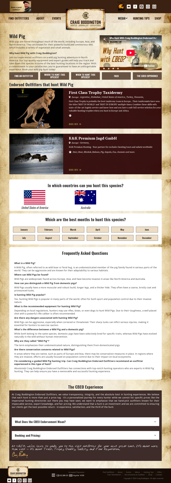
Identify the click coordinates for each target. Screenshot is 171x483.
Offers (159, 472)
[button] (122, 18)
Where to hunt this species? (54, 76)
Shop (158, 18)
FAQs (116, 76)
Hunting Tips (141, 18)
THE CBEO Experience (147, 76)
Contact (159, 474)
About (40, 18)
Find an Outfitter (24, 76)
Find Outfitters (19, 18)
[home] (85, 19)
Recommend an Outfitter (135, 474)
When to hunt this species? (85, 76)
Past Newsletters (114, 474)
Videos (137, 472)
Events (56, 18)
